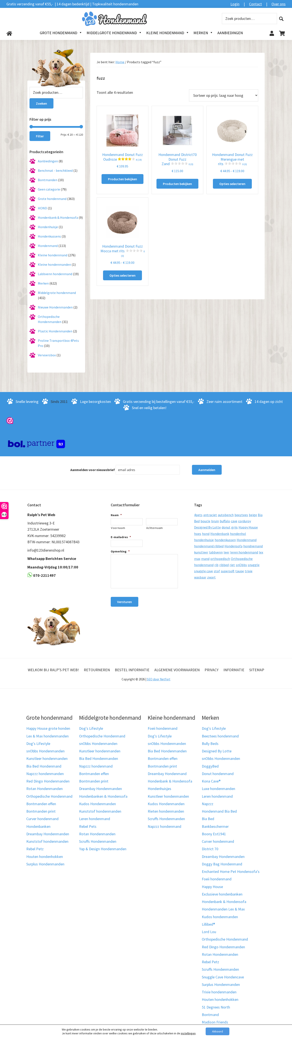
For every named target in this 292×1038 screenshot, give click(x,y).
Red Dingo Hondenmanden (47, 781)
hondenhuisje (204, 540)
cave (234, 521)
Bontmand (210, 1014)
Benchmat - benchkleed (55, 170)
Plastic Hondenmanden (55, 331)
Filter (40, 136)
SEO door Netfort (158, 679)
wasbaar (200, 577)
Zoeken (281, 18)
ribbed (224, 565)
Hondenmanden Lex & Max (223, 909)
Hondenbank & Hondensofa (58, 217)
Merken (43, 283)
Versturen (124, 602)
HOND (42, 208)
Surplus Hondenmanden (45, 864)
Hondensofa (233, 546)
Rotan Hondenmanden (44, 788)
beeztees (241, 515)
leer (226, 552)
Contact (255, 3)
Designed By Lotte (207, 527)
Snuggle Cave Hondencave (223, 977)
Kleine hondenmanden (54, 264)
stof (217, 571)
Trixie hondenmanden (219, 992)
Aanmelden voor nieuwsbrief (92, 470)
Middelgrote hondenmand (57, 293)
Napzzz (207, 803)
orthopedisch (220, 558)
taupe (239, 571)
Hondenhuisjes (159, 788)
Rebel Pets (87, 826)
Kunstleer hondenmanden (47, 758)
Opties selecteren (232, 184)
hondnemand (253, 546)
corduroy (244, 521)
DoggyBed (210, 766)
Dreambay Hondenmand (167, 773)
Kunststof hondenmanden (47, 841)
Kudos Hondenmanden (97, 803)
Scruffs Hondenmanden (97, 841)
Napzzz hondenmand (96, 766)
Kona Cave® (211, 781)
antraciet (210, 515)
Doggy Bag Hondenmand (222, 864)
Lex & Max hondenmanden (47, 736)
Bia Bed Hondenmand (43, 766)
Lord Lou (209, 931)
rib (216, 565)
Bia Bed (208, 818)
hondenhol (238, 533)
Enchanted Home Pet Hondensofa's (231, 871)
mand (205, 558)
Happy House (248, 527)
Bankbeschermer (215, 826)
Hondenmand (48, 246)
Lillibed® (208, 924)
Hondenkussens (49, 236)
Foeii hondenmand (162, 728)
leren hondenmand (244, 552)
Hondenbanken (38, 826)
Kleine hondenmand (52, 255)
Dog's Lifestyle (38, 743)
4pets (198, 515)
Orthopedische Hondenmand (49, 796)
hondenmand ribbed (209, 546)
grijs (234, 527)
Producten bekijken (122, 179)
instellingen (188, 1033)
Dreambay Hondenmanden (47, 833)
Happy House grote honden (48, 728)
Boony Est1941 (214, 833)
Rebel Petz (35, 848)
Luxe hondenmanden (218, 788)
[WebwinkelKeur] (9, 420)
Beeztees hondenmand (220, 736)
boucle (205, 521)
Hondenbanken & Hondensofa (103, 796)
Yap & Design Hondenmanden (102, 848)
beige (253, 515)
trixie (248, 571)
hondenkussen (225, 540)
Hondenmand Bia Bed (219, 811)
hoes (197, 533)
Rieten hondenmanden (166, 811)
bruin (215, 521)
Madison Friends (215, 1022)
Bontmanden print (41, 811)
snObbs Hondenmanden (45, 751)
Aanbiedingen (48, 161)
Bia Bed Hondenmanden (98, 758)
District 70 (210, 848)
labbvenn (216, 552)
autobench (226, 515)
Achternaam (154, 528)
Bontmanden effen (41, 803)
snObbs (241, 565)
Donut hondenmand (218, 773)
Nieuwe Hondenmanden (55, 307)
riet (232, 565)
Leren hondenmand (94, 818)
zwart (211, 577)
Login (234, 3)
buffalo (225, 521)
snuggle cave (203, 571)
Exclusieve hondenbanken (222, 894)
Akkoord (217, 1031)
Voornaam (118, 528)
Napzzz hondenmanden (45, 773)
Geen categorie (49, 189)
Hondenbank (219, 533)
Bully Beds (210, 743)
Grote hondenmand (52, 199)
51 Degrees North (216, 1007)
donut (226, 527)
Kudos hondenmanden (220, 916)
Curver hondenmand (42, 818)
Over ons (278, 3)
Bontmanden (47, 180)
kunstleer (201, 552)
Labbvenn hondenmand (55, 274)
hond (205, 533)
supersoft (227, 571)
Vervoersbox (47, 355)
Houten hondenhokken (44, 856)
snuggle (254, 565)
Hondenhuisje (48, 227)
